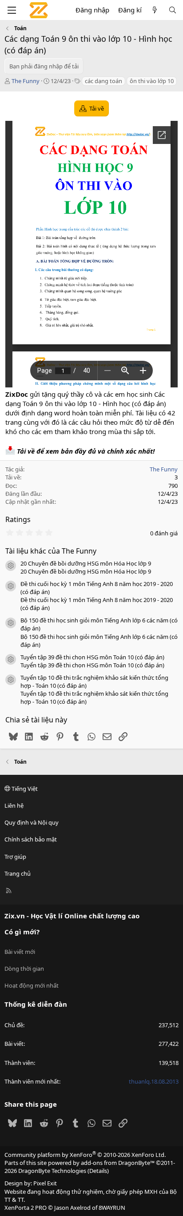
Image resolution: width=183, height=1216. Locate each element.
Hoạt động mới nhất (31, 985)
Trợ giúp (15, 857)
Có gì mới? (22, 931)
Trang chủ (17, 873)
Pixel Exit (45, 1183)
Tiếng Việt (24, 789)
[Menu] (11, 10)
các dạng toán (103, 81)
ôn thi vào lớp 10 (152, 81)
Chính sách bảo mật (30, 839)
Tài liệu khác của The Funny (50, 551)
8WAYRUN (112, 1208)
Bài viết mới (19, 952)
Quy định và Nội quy (31, 822)
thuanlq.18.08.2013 (154, 1081)
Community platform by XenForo (85, 1155)
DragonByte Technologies (52, 1171)
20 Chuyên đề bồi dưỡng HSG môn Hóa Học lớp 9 (85, 563)
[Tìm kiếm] (172, 10)
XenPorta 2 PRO (25, 1208)
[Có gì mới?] (154, 10)
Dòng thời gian (24, 969)
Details (98, 1171)
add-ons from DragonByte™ (118, 1163)
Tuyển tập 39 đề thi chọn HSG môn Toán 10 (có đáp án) (92, 657)
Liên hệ (14, 805)
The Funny (26, 81)
